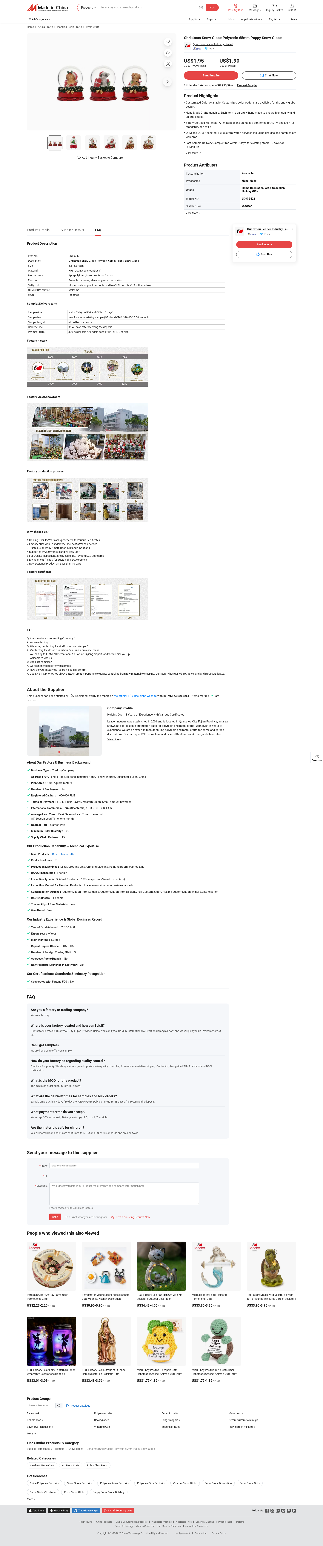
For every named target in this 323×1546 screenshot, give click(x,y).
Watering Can (102, 1426)
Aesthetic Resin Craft (42, 1465)
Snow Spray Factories (79, 1483)
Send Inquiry (211, 75)
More (30, 1499)
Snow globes (101, 1420)
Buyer (210, 19)
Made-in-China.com (145, 1526)
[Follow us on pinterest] (289, 1510)
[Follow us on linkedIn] (294, 1510)
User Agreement (182, 1533)
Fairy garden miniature (242, 1426)
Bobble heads (35, 1420)
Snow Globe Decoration (218, 1483)
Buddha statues (171, 1426)
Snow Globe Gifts (250, 1483)
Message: (41, 1185)
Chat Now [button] (271, 75)
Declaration (201, 1533)
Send (55, 1217)
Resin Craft (92, 27)
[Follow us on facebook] (267, 1510)
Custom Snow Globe (185, 1483)
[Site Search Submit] (212, 7)
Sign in (292, 10)
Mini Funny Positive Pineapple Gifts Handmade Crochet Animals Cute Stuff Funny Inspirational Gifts (159, 1373)
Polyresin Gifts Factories (151, 1483)
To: (45, 1175)
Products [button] (87, 7)
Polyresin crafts (103, 1413)
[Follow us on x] (272, 1510)
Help (229, 19)
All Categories (40, 19)
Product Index (225, 1521)
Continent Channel (205, 1521)
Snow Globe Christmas (43, 1492)
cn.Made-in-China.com (196, 1526)
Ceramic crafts (170, 1413)
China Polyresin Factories (44, 1483)
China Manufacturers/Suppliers (131, 1521)
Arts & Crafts (45, 27)
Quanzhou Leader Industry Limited (213, 44)
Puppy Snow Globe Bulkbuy (108, 1492)
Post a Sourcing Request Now (130, 1217)
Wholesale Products (161, 1521)
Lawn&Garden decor (39, 1426)
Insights (240, 1521)
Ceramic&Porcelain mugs (243, 1420)
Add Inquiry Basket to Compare (102, 157)
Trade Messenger (86, 1510)
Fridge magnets (171, 1420)
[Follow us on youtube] (283, 1510)
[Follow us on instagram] (278, 1510)
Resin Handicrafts (63, 854)
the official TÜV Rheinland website (135, 696)
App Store (36, 1510)
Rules (293, 19)
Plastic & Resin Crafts (69, 27)
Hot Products (85, 1521)
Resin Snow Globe (74, 1492)
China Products (104, 1521)
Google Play (59, 1510)
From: (44, 1166)
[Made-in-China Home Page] (47, 8)
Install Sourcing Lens (120, 1510)
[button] (201, 7)
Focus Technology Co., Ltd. (135, 1533)
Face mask (33, 1413)
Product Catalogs (79, 1405)
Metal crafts (236, 1413)
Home (30, 27)
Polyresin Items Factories (114, 1483)
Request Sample (247, 85)
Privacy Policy (219, 1533)
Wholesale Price (184, 1521)
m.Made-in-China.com (170, 1526)
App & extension (250, 19)
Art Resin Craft (70, 1465)
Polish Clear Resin (97, 1465)
